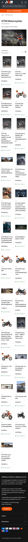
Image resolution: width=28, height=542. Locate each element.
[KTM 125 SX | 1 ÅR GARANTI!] (7, 356)
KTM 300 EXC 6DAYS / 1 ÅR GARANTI (19, 105)
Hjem (3, 15)
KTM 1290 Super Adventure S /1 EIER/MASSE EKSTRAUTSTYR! (6, 74)
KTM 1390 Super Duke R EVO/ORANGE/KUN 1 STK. (21, 271)
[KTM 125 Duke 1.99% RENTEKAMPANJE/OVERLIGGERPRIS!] (21, 291)
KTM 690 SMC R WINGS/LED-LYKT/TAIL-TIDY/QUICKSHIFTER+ (20, 137)
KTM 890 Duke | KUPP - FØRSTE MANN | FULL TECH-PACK (20, 335)
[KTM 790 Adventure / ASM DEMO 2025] (21, 62)
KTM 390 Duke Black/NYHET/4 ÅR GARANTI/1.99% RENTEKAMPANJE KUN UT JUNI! (6, 336)
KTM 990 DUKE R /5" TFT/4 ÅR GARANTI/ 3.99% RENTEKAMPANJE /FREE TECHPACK (20, 206)
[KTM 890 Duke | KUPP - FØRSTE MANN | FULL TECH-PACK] (21, 323)
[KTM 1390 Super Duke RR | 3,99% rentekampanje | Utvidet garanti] (7, 193)
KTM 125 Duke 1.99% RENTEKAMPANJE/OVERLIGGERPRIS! (20, 303)
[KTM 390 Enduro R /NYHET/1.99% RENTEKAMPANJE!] (7, 291)
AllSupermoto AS (9, 538)
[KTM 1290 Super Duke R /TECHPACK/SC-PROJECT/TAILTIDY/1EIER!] (21, 159)
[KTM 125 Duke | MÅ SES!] (21, 386)
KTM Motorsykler (9, 15)
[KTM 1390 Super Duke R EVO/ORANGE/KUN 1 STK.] (21, 259)
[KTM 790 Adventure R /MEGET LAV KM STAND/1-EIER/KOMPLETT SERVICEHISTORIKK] (7, 124)
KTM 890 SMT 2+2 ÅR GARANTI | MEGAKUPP (20, 368)
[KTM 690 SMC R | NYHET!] (7, 386)
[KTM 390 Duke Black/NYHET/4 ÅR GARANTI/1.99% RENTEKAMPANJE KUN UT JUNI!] (7, 323)
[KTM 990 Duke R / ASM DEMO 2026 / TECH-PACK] (7, 93)
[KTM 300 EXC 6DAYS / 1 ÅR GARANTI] (21, 94)
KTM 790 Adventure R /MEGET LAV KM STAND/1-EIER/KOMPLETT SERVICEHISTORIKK (7, 138)
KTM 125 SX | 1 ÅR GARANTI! (6, 367)
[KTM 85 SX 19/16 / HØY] (7, 259)
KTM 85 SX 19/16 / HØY (6, 269)
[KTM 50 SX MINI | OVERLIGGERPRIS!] (7, 415)
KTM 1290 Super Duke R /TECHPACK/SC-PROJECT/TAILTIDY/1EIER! (20, 173)
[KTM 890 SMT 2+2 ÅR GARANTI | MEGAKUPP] (21, 356)
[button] (25, 2)
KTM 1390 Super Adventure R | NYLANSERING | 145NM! (6, 457)
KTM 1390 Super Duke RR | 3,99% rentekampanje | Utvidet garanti (6, 205)
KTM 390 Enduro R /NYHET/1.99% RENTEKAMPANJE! (6, 302)
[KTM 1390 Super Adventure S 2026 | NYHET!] (21, 415)
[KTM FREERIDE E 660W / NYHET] (21, 227)
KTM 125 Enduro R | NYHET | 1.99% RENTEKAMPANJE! (7, 171)
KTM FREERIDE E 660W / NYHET (20, 238)
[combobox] (14, 6)
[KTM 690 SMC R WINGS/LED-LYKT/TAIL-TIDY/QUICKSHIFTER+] (21, 124)
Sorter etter (5, 50)
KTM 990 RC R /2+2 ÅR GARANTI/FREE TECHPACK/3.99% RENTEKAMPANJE (7, 239)
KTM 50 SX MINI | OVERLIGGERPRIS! (6, 425)
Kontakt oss (7, 509)
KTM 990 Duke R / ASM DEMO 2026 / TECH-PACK (6, 105)
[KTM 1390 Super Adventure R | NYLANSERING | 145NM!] (7, 445)
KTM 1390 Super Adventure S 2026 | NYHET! (20, 426)
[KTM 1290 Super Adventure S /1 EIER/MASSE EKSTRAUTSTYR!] (7, 62)
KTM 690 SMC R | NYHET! (6, 397)
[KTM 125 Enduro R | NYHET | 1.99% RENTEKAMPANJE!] (7, 159)
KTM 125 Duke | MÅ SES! (20, 397)
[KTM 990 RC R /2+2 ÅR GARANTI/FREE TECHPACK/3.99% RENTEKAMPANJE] (7, 227)
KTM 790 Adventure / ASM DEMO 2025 (20, 73)
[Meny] (2, 2)
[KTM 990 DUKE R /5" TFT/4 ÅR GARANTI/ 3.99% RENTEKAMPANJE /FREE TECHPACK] (21, 193)
